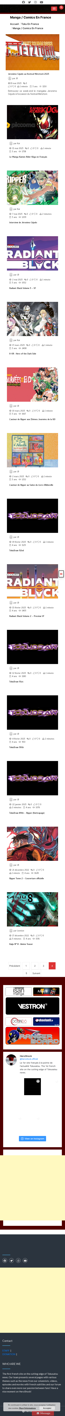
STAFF (5, 1350)
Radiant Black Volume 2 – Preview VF (26, 616)
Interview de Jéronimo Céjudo (23, 222)
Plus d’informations (27, 1408)
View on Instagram (34, 1138)
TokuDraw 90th (16, 747)
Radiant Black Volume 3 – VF (22, 288)
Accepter (47, 1408)
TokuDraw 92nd (16, 550)
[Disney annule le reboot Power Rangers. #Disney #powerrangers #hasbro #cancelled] (32, 1105)
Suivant (36, 973)
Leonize (20, 930)
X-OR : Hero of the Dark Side (22, 353)
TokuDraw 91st (16, 681)
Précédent (14, 965)
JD (17, 78)
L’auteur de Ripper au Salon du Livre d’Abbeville (31, 485)
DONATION (8, 1354)
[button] (54, 8)
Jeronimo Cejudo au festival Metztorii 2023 (28, 74)
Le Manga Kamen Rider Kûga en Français (28, 157)
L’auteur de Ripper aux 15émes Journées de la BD (32, 419)
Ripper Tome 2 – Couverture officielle (26, 878)
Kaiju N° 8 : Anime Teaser (21, 944)
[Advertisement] (32, 1187)
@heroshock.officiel (29, 1059)
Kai (18, 143)
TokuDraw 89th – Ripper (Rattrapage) (26, 813)
